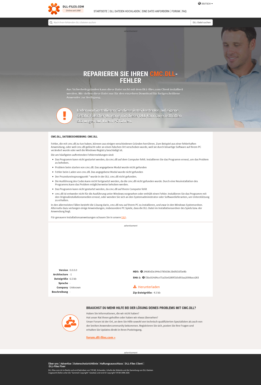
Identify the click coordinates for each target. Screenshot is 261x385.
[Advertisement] (130, 51)
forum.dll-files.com (99, 337)
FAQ (184, 11)
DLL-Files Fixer (57, 366)
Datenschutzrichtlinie (85, 363)
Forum (176, 11)
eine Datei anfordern (155, 11)
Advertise (65, 363)
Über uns (53, 363)
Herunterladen (149, 287)
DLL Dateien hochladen (125, 11)
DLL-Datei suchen (202, 22)
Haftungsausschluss (111, 363)
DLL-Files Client (134, 363)
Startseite (100, 11)
